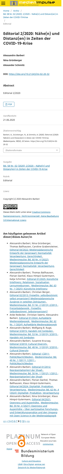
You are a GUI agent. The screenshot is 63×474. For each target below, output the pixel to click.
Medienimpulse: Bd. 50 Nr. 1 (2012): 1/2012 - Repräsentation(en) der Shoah (34, 375)
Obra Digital (28, 464)
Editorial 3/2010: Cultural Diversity (28, 344)
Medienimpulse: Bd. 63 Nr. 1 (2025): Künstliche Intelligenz (33, 287)
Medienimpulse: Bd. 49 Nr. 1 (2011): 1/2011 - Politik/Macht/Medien (33, 360)
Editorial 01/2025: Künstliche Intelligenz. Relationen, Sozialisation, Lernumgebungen (34, 282)
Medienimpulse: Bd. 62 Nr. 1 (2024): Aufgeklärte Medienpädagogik (33, 323)
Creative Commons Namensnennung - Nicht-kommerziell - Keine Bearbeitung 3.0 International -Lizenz (31, 216)
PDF (10, 104)
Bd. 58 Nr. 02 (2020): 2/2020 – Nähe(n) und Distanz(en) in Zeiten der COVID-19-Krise (30, 16)
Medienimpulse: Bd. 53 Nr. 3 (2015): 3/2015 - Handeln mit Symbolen (34, 336)
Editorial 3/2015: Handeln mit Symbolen (31, 331)
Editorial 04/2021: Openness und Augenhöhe (30, 401)
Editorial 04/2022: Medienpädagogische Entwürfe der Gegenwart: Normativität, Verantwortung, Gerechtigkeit (31, 253)
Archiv (16, 10)
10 (23, 421)
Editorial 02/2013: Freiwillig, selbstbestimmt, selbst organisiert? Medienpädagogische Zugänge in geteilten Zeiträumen (34, 298)
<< (4, 421)
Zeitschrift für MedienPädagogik (31, 467)
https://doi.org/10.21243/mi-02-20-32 (29, 74)
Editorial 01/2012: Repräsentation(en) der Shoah (30, 368)
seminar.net (40, 464)
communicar (48, 444)
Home (6, 10)
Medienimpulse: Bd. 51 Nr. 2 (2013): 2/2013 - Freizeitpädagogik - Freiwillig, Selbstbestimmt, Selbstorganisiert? (34, 308)
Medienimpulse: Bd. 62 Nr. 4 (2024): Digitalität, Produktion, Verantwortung (34, 391)
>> (28, 421)
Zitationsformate (13, 150)
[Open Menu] (3, 3)
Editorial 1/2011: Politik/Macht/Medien (30, 355)
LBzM (20, 464)
